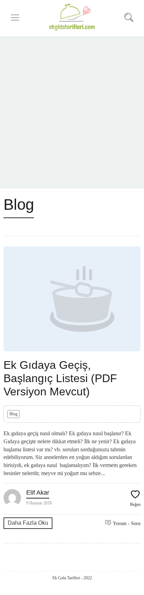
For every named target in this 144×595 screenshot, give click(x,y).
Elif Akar (37, 492)
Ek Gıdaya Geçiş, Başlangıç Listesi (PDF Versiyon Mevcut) (60, 378)
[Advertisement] (72, 113)
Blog (13, 413)
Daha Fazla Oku (28, 523)
